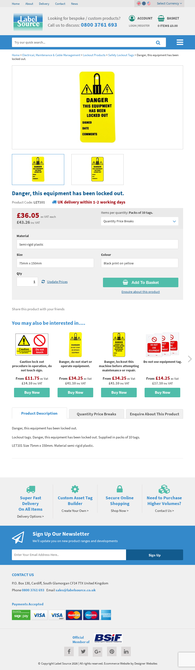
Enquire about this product (141, 292)
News (74, 3)
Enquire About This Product (154, 414)
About (29, 3)
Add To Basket (145, 282)
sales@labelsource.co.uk (76, 590)
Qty (19, 273)
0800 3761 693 (99, 24)
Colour (106, 254)
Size (20, 254)
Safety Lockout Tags (121, 55)
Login (132, 25)
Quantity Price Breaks (118, 221)
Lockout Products (94, 55)
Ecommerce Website (117, 663)
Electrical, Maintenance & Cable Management (51, 55)
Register (144, 25)
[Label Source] (28, 30)
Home (16, 3)
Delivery (44, 3)
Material (23, 236)
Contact (60, 3)
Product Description (39, 413)
